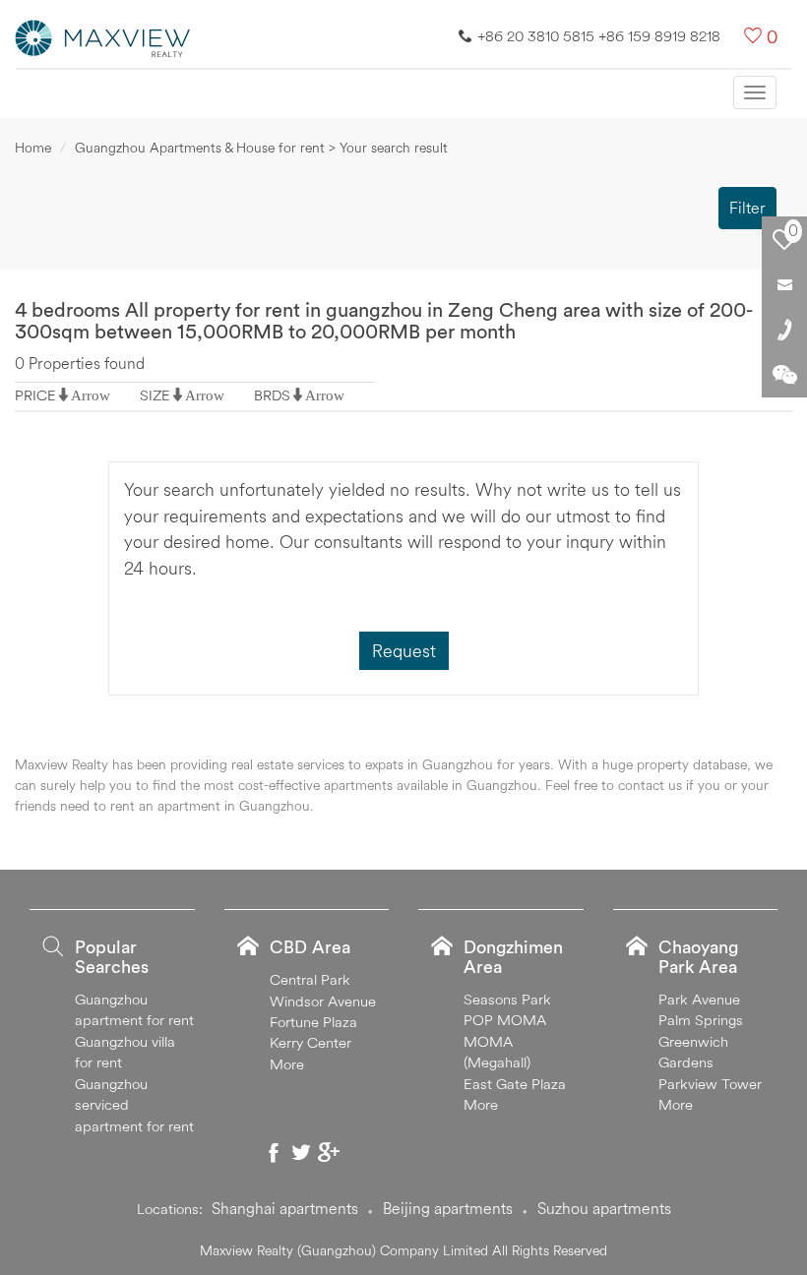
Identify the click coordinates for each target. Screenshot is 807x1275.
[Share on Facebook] (273, 1152)
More (287, 1064)
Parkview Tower (710, 1083)
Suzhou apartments (604, 1208)
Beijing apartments (448, 1208)
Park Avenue (699, 999)
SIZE (155, 395)
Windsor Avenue (323, 1001)
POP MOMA (505, 1019)
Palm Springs (700, 1019)
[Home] (103, 36)
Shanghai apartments (285, 1208)
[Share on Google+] (329, 1152)
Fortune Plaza (313, 1021)
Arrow (90, 395)
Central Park (310, 979)
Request (404, 650)
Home (33, 147)
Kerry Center (310, 1042)
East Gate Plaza (515, 1083)
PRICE (35, 395)
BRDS (272, 395)
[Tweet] (301, 1152)
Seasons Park (507, 999)
